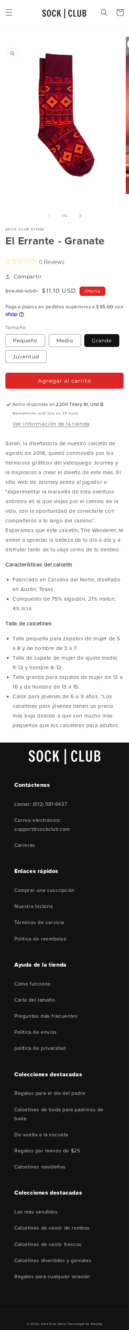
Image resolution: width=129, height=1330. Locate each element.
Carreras (24, 845)
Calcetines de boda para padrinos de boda (59, 1114)
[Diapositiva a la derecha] (80, 216)
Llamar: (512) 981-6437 (40, 804)
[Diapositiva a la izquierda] (49, 216)
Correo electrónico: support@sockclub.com (42, 824)
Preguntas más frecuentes (46, 1016)
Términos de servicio (39, 922)
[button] (9, 12)
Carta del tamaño (34, 1000)
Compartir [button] (28, 276)
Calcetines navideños (40, 1167)
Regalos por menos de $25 (47, 1151)
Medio (64, 340)
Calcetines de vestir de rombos (52, 1228)
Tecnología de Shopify (84, 1324)
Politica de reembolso (40, 939)
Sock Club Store (53, 1324)
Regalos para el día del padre (49, 1093)
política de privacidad (40, 1048)
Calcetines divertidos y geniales (52, 1260)
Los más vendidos (36, 1212)
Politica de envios (35, 1032)
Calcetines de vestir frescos (48, 1244)
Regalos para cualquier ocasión (52, 1277)
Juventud (26, 356)
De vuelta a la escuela (41, 1135)
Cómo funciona (32, 984)
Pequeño (25, 340)
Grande (102, 340)
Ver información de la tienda (51, 424)
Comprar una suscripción (44, 890)
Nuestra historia (33, 906)
